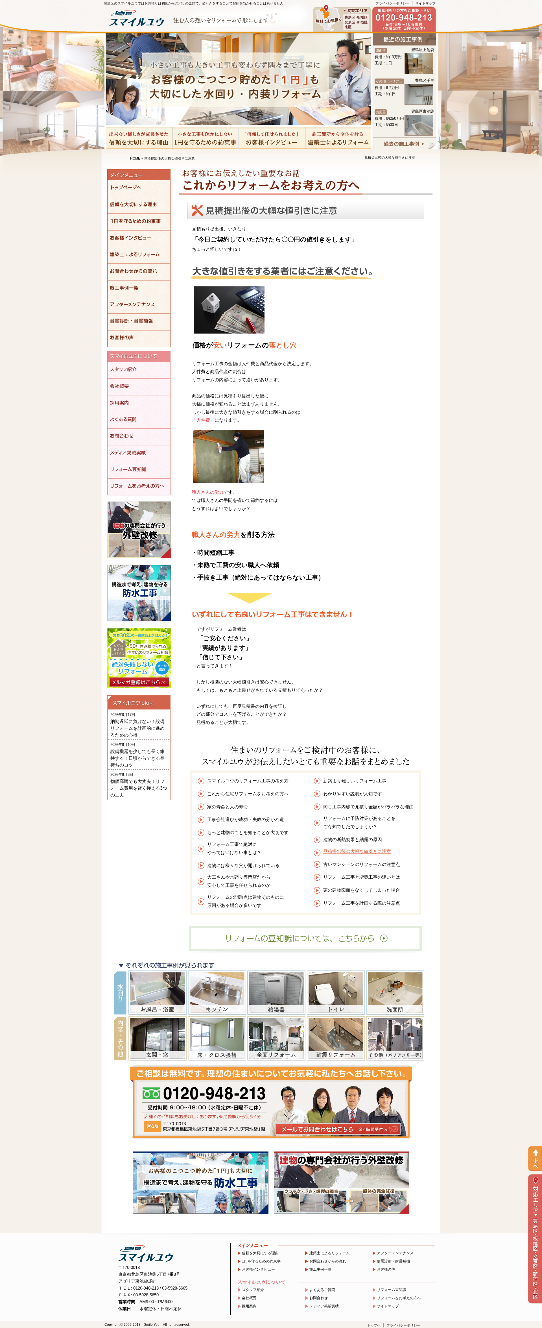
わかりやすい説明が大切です (352, 793)
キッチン (216, 993)
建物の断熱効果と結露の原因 (352, 839)
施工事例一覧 (320, 1270)
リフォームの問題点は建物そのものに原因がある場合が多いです (245, 901)
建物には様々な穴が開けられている (243, 865)
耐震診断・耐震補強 (393, 1261)
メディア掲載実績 (324, 1306)
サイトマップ (425, 3)
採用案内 (249, 1306)
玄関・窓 (157, 1038)
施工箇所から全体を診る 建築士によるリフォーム (338, 138)
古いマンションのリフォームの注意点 (361, 864)
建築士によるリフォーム (329, 1253)
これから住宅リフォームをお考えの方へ (248, 793)
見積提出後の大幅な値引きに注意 (357, 851)
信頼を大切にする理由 (260, 1253)
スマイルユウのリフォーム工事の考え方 (248, 780)
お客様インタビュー (258, 1270)
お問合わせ (318, 1298)
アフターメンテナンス (395, 1253)
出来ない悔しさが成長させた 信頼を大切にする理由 (139, 138)
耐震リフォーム (335, 1038)
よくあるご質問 (322, 1290)
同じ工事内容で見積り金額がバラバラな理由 (368, 806)
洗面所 (395, 993)
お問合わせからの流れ (327, 1261)
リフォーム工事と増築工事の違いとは (361, 877)
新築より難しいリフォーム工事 (354, 780)
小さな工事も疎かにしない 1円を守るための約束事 (205, 138)
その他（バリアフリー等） (395, 1038)
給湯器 (276, 993)
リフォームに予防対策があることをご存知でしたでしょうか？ (359, 822)
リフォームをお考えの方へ (399, 1298)
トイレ (335, 993)
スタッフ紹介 (253, 1290)
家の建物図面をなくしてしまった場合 (361, 890)
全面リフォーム (276, 1038)
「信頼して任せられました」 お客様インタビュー (272, 138)
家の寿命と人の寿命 (227, 806)
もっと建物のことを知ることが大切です (248, 832)
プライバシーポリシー (392, 3)
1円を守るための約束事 (261, 1261)
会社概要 (249, 1298)
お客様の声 (386, 1270)
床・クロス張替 (216, 1038)
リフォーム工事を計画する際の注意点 (361, 903)
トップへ (374, 1325)
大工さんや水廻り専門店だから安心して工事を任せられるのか (238, 881)
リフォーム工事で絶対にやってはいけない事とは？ (234, 848)
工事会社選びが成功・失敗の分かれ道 (245, 819)
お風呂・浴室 (157, 993)
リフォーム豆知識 (391, 1290)
